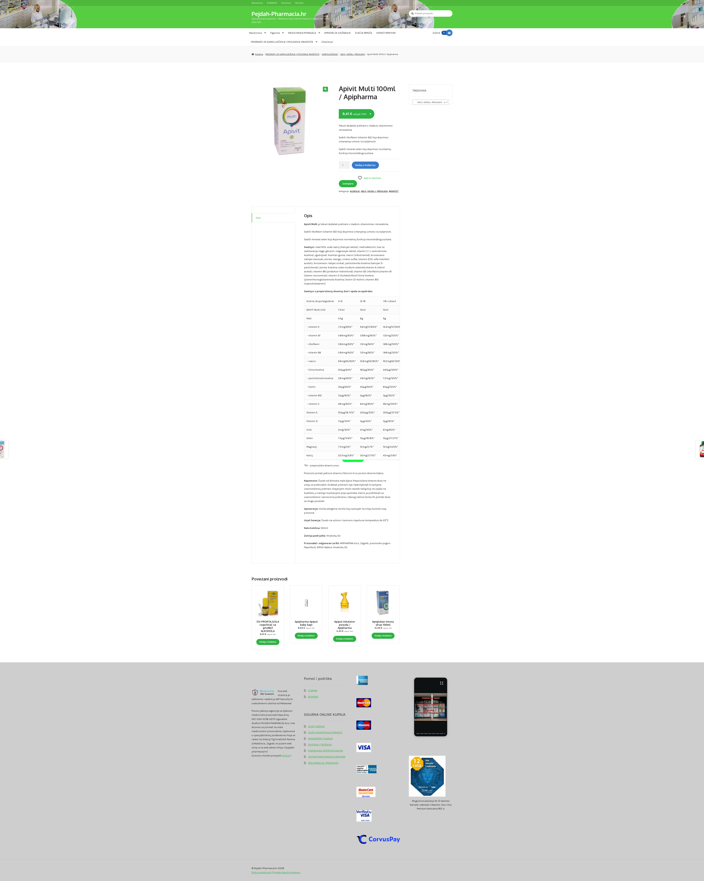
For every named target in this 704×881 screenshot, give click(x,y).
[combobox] (430, 102)
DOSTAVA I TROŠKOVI (320, 744)
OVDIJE (286, 755)
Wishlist (299, 3)
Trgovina (275, 32)
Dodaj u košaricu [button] (267, 642)
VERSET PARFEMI (386, 32)
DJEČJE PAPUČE (363, 32)
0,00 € (439, 32)
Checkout (286, 3)
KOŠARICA (272, 3)
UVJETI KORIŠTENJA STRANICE (325, 732)
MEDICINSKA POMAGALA (302, 32)
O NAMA (312, 690)
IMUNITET (394, 191)
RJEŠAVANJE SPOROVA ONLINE (325, 750)
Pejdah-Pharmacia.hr (279, 13)
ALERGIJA (355, 191)
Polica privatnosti (262, 872)
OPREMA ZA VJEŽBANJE (337, 32)
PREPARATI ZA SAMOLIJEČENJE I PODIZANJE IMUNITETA (282, 41)
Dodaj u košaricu (365, 165)
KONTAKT (313, 696)
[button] (325, 89)
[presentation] (417, 733)
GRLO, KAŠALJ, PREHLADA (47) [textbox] (430, 102)
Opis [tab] (258, 217)
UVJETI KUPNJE (316, 726)
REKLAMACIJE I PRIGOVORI (323, 762)
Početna (259, 54)
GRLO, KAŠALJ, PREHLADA (352, 54)
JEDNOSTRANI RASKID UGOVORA (326, 756)
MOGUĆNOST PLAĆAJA (320, 738)
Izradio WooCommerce (287, 872)
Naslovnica (257, 3)
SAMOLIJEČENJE (330, 54)
